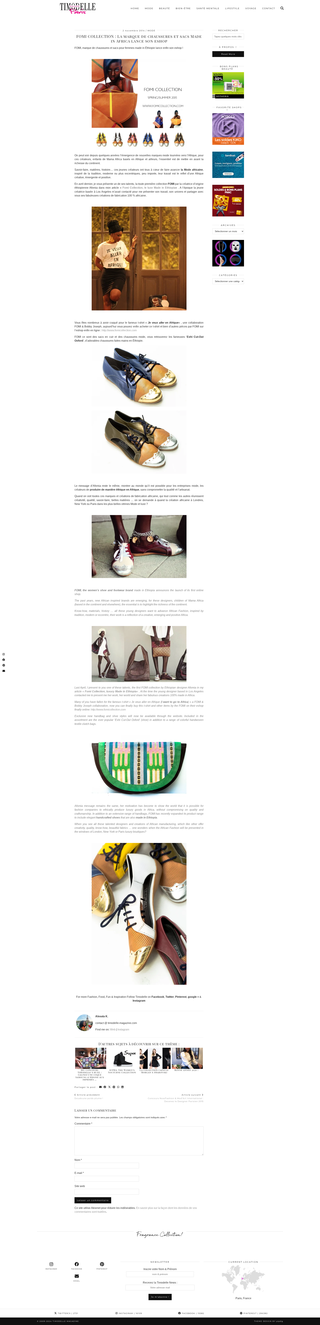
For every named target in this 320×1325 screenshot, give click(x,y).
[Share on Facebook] (105, 1087)
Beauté (164, 8)
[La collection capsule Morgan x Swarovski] (155, 1058)
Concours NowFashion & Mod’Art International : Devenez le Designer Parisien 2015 (176, 1098)
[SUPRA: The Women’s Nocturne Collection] (122, 1058)
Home (135, 8)
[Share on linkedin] (122, 1087)
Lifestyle (232, 8)
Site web (79, 1186)
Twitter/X (67, 1313)
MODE (151, 30)
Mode (149, 8)
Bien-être (183, 8)
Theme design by (268, 1321)
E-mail (79, 1173)
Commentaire (83, 1123)
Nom (78, 1160)
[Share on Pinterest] (114, 1087)
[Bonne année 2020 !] (187, 1058)
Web (113, 1029)
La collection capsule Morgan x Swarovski (154, 1071)
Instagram (123, 1029)
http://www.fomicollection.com (119, 330)
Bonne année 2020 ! (186, 1070)
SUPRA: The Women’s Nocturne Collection (122, 1071)
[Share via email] (100, 1087)
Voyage (250, 8)
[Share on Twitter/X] (109, 1087)
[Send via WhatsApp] (118, 1087)
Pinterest (255, 1313)
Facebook (192, 1313)
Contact (268, 8)
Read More (228, 54)
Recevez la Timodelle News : (160, 1282)
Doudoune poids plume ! (88, 1097)
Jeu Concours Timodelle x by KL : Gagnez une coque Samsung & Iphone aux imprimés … (90, 1075)
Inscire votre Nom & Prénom (160, 1269)
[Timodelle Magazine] (77, 8)
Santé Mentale (208, 8)
